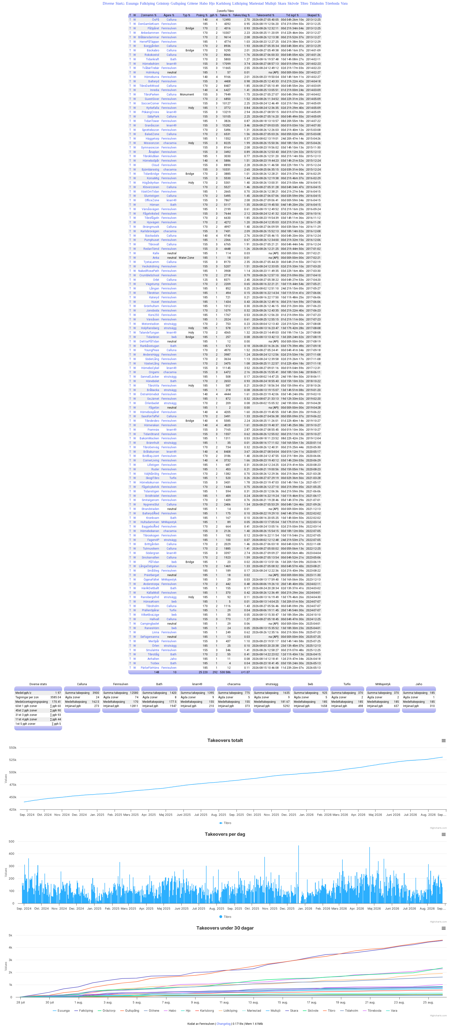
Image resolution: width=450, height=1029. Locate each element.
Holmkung (152, 72)
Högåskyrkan (150, 182)
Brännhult (152, 442)
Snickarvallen (150, 557)
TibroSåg (153, 654)
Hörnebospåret (149, 412)
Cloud (155, 165)
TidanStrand (151, 434)
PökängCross (150, 112)
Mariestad (256, 3)
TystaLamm (151, 262)
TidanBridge (151, 173)
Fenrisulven (168, 24)
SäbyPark (153, 116)
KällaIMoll (153, 592)
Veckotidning (150, 266)
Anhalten (153, 659)
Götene (192, 3)
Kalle (156, 253)
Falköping (147, 3)
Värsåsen (152, 319)
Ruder (155, 469)
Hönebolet (152, 381)
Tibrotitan (153, 293)
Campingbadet (149, 623)
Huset (155, 302)
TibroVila (153, 385)
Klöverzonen (151, 187)
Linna (155, 632)
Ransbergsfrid (150, 597)
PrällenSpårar (150, 610)
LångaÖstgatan (149, 566)
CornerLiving (151, 460)
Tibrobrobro (152, 420)
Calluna (171, 19)
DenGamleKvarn (148, 24)
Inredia (154, 90)
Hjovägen (153, 222)
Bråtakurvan (151, 451)
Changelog (224, 1023)
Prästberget (151, 575)
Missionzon (151, 143)
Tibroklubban (151, 156)
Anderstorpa (151, 584)
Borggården (151, 46)
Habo (203, 3)
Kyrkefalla (152, 108)
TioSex (154, 663)
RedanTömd (151, 249)
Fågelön (154, 407)
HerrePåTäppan (149, 41)
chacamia (169, 143)
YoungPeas (151, 350)
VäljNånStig (151, 473)
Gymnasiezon (150, 147)
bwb (174, 337)
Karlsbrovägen (150, 231)
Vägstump (152, 284)
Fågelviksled (151, 213)
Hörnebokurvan (149, 482)
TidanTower (151, 121)
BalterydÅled (150, 513)
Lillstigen (153, 465)
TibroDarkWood (149, 85)
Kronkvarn (152, 518)
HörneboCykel (150, 368)
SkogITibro (152, 478)
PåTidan (154, 562)
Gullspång (178, 3)
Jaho (173, 659)
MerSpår (154, 641)
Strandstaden (150, 509)
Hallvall (154, 619)
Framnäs (153, 429)
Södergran (152, 553)
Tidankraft (152, 59)
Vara (344, 3)
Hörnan (154, 204)
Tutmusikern (151, 548)
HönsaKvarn (151, 601)
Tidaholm (317, 3)
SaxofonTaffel (150, 416)
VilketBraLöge (150, 614)
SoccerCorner (150, 103)
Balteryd (153, 81)
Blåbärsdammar (148, 37)
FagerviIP (153, 540)
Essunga (132, 3)
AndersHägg (151, 354)
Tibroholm (152, 606)
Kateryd (154, 297)
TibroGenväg (151, 447)
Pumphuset (151, 240)
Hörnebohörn (150, 63)
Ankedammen (150, 32)
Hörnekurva (151, 77)
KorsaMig (153, 178)
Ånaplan (154, 152)
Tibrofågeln (152, 218)
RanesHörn (152, 628)
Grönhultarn (151, 306)
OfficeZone (152, 200)
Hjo (212, 3)
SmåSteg (153, 570)
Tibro (304, 3)
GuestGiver (152, 99)
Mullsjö (270, 3)
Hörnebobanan (149, 531)
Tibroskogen (151, 535)
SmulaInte (152, 650)
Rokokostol (152, 55)
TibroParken (151, 94)
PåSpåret (153, 28)
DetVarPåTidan (149, 341)
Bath (173, 59)
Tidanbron (152, 337)
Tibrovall (153, 244)
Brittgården (152, 544)
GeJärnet (153, 398)
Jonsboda (152, 310)
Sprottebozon (150, 130)
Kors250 (153, 315)
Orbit (156, 279)
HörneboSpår (151, 160)
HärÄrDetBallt (150, 588)
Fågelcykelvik (150, 487)
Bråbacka (153, 390)
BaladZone (152, 134)
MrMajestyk (168, 522)
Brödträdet (152, 495)
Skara (282, 3)
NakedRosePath (148, 271)
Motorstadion (150, 324)
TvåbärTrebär (150, 68)
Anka (156, 257)
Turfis (172, 478)
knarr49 (171, 63)
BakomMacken (149, 438)
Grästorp (162, 3)
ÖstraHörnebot (149, 394)
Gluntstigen (151, 195)
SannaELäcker (150, 376)
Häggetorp (152, 138)
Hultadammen (150, 522)
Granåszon (152, 125)
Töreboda (332, 3)
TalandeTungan (149, 332)
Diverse (108, 3)
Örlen (155, 645)
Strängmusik (151, 226)
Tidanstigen (151, 491)
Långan (154, 288)
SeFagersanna (149, 636)
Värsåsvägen (150, 209)
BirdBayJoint (150, 456)
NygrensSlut (151, 504)
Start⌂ (120, 3)
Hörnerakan (151, 425)
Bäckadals (152, 235)
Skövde (293, 3)
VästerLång (151, 363)
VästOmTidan (150, 191)
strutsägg (170, 324)
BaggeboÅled (150, 526)
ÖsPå (155, 19)
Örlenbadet (152, 403)
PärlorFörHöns (150, 667)
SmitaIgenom (150, 500)
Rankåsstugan (149, 346)
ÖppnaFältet (151, 579)
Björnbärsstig (150, 169)
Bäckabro (153, 50)
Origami (154, 372)
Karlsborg (223, 3)
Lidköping (240, 3)
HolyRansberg (150, 328)
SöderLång (152, 359)
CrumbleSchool (149, 275)
